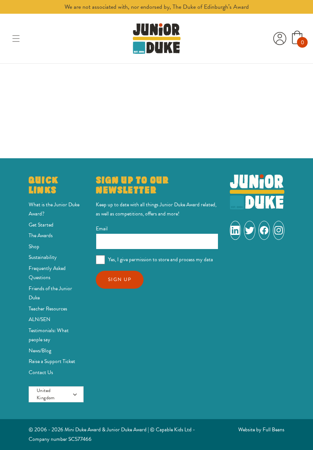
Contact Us (41, 372)
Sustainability (43, 257)
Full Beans (273, 430)
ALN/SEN (39, 319)
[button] (16, 38)
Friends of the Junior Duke (50, 293)
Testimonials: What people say (49, 335)
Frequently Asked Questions (47, 273)
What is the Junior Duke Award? (54, 209)
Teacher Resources (48, 309)
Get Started (41, 225)
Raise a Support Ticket (52, 361)
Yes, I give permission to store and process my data (160, 260)
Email (102, 229)
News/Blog (40, 351)
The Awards (41, 235)
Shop (34, 247)
